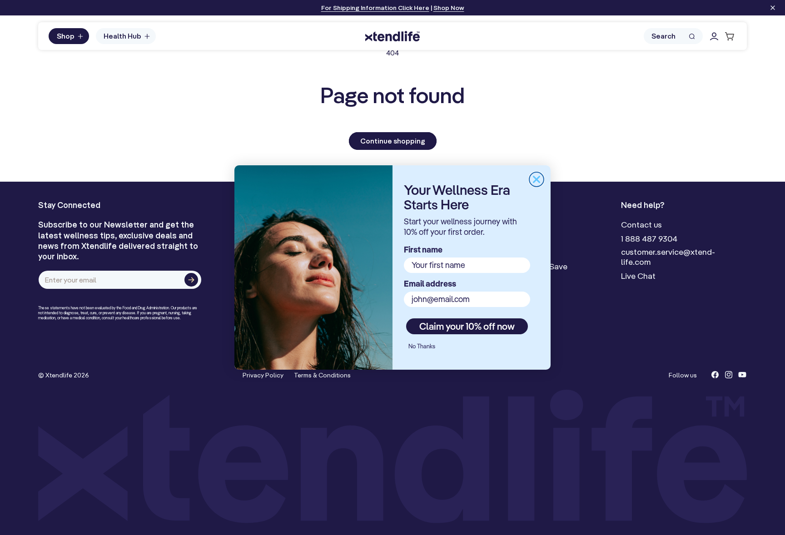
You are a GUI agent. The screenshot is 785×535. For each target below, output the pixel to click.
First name (423, 249)
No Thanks (421, 346)
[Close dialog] (536, 179)
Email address (430, 283)
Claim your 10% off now (467, 326)
